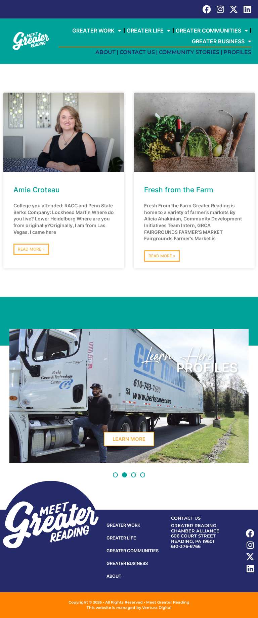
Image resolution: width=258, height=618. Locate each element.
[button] (115, 474)
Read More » (31, 249)
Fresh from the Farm (178, 190)
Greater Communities (208, 30)
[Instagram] (220, 9)
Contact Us (137, 52)
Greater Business (218, 41)
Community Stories (189, 52)
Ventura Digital (156, 607)
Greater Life (145, 30)
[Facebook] (207, 9)
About (105, 52)
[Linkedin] (247, 9)
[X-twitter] (233, 9)
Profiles (237, 52)
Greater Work (93, 30)
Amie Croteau (36, 190)
